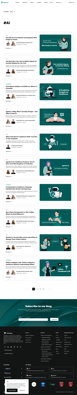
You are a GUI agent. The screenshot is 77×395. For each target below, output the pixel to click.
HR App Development (45, 361)
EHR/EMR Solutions (45, 341)
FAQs (65, 339)
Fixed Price (66, 346)
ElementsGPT (58, 344)
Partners (46, 2)
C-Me (57, 335)
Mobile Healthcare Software (47, 344)
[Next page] (49, 289)
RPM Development (45, 342)
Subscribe (54, 319)
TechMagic (6, 11)
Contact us (71, 2)
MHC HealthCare (59, 346)
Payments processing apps (47, 352)
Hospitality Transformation (46, 346)
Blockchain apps (45, 351)
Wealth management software (47, 354)
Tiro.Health (58, 339)
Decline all (22, 390)
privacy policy (15, 385)
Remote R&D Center (68, 344)
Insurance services (45, 356)
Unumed (57, 353)
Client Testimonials (67, 337)
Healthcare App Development (46, 335)
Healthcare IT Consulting (46, 339)
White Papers (66, 351)
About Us (66, 335)
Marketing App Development (46, 358)
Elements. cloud (59, 342)
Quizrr (57, 348)
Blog (11, 11)
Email (20, 317)
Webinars (66, 353)
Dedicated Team (67, 342)
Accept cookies (12, 390)
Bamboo (57, 337)
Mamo (57, 351)
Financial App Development (46, 349)
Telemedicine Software (46, 337)
